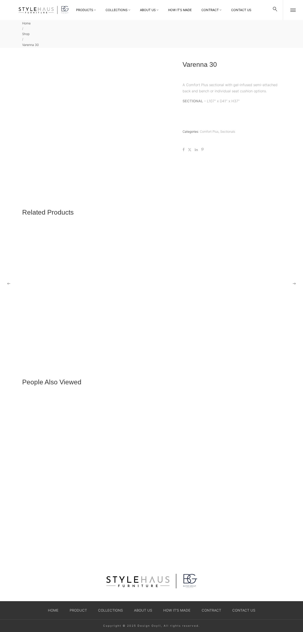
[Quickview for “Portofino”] (239, 511)
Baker (114, 549)
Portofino (205, 549)
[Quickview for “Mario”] (184, 250)
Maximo (94, 280)
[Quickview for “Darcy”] (239, 428)
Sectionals (227, 131)
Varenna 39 (31, 347)
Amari (26, 466)
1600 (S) (160, 347)
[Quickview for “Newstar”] (151, 428)
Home (26, 23)
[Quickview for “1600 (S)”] (184, 316)
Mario (158, 280)
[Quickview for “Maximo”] (118, 250)
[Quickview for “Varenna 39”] (52, 316)
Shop (26, 34)
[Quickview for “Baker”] (151, 511)
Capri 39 (95, 347)
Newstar (116, 466)
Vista (224, 280)
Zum (223, 347)
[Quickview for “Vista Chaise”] (52, 250)
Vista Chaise (32, 280)
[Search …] (275, 10)
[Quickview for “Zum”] (250, 316)
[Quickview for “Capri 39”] (118, 316)
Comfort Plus (209, 131)
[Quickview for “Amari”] (63, 428)
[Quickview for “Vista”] (250, 250)
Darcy (202, 466)
